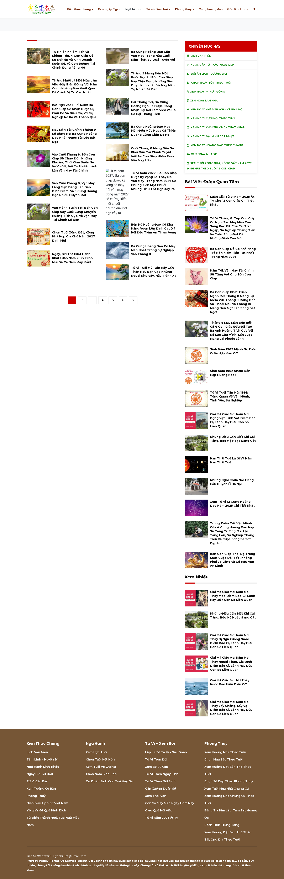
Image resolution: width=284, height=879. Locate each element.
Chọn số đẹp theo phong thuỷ (228, 781)
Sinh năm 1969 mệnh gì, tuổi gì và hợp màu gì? (233, 351)
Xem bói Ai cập (156, 767)
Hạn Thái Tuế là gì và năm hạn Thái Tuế (231, 460)
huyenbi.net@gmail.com (69, 856)
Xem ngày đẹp (108, 9)
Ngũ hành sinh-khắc (43, 767)
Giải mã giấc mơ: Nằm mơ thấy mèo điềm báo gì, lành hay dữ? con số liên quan (232, 596)
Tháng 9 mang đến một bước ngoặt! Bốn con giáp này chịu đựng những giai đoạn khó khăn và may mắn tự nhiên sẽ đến (153, 81)
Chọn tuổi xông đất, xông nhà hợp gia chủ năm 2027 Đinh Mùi (73, 236)
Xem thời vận (155, 796)
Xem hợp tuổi (96, 752)
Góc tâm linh (236, 9)
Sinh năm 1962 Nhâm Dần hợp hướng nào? (230, 373)
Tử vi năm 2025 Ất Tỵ (161, 818)
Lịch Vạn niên (37, 752)
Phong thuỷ (183, 9)
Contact (43, 856)
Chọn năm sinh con (101, 774)
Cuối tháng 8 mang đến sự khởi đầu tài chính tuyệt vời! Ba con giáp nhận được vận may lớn (153, 154)
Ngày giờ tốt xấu (40, 774)
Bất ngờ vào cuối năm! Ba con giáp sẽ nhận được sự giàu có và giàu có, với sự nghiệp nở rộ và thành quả (74, 111)
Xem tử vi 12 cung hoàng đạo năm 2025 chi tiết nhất (232, 503)
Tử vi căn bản (37, 781)
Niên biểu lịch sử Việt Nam (47, 803)
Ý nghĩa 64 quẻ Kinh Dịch (46, 810)
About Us (85, 860)
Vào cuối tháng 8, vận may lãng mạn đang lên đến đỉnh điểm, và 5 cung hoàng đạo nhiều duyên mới (74, 189)
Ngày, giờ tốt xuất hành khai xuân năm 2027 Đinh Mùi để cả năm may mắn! (72, 258)
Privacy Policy (37, 860)
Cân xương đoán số (160, 788)
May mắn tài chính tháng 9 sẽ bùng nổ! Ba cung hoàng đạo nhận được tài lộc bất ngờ (74, 136)
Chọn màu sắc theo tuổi (223, 759)
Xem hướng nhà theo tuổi (225, 752)
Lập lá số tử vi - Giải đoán (166, 752)
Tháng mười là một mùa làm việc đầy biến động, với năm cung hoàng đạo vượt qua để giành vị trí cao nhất (74, 86)
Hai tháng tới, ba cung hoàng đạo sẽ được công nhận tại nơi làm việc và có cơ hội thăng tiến (153, 108)
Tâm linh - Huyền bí (42, 759)
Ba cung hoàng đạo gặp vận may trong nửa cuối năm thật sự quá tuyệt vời (153, 56)
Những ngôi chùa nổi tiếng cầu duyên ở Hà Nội (232, 482)
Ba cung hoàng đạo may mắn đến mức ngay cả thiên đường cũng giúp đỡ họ (153, 130)
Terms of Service (63, 860)
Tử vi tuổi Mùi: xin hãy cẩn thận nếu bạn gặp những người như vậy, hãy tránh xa (153, 272)
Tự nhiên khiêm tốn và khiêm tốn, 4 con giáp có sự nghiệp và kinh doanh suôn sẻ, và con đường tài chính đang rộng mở (73, 60)
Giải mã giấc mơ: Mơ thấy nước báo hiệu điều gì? (229, 682)
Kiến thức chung (79, 9)
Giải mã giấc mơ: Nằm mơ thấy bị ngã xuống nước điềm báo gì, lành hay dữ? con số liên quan (231, 641)
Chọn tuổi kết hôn (100, 759)
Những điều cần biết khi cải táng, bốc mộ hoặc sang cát (233, 439)
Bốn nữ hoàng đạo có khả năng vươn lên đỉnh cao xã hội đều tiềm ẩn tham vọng (153, 228)
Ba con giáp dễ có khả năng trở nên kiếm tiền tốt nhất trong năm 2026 (233, 253)
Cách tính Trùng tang (221, 825)
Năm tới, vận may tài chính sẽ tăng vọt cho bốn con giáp (232, 274)
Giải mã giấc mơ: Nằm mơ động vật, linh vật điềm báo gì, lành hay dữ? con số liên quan (233, 420)
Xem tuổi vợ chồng (101, 767)
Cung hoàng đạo (211, 9)
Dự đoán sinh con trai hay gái (109, 781)
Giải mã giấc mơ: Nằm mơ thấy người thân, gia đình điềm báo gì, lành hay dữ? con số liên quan (231, 664)
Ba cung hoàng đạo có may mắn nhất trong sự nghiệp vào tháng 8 (153, 250)
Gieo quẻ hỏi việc (159, 810)
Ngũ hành (132, 9)
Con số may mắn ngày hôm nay (169, 803)
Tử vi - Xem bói (157, 9)
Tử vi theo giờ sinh (160, 781)
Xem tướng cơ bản (41, 788)
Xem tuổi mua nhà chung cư (226, 788)
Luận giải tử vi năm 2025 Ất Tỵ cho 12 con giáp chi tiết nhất (232, 200)
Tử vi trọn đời (156, 759)
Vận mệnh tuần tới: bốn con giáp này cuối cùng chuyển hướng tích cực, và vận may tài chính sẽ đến (75, 214)
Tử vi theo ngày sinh (161, 774)
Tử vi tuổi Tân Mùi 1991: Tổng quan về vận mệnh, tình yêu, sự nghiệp (230, 396)
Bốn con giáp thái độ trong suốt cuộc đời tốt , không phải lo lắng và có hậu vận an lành (232, 560)
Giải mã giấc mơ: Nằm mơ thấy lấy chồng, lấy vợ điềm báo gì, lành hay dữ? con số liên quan (231, 708)
